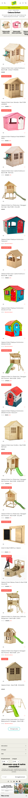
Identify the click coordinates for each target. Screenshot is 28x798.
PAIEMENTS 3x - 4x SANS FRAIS (15, 7)
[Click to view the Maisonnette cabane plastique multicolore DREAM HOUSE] (14, 328)
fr (15, 761)
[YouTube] (17, 781)
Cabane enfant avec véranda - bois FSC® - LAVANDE (13, 103)
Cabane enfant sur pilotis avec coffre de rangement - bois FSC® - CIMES (13, 617)
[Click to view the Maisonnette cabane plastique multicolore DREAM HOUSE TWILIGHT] (14, 396)
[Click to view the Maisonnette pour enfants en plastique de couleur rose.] (14, 122)
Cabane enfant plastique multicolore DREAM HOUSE (12, 343)
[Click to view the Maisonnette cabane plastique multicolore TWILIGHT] (14, 225)
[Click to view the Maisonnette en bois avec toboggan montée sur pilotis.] (14, 465)
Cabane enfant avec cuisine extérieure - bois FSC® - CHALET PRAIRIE (13, 69)
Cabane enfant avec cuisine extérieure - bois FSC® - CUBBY (13, 274)
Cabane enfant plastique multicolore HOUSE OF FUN (12, 309)
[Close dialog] (27, 784)
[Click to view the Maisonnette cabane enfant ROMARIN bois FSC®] (14, 671)
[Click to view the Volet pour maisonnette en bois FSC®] (14, 533)
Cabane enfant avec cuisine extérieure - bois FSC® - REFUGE (13, 171)
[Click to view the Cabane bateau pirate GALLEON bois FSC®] (14, 568)
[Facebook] (8, 781)
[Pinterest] (14, 781)
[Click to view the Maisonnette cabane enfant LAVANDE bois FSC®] (14, 88)
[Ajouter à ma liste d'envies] (25, 65)
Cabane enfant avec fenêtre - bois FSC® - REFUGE (13, 446)
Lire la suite (22, 16)
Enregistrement (20, 777)
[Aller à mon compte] (20, 3)
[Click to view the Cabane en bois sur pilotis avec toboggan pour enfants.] (14, 191)
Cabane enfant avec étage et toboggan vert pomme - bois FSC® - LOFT (13, 651)
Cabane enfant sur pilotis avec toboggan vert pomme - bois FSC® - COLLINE (13, 514)
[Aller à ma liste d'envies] (23, 3)
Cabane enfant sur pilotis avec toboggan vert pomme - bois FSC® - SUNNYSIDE (13, 480)
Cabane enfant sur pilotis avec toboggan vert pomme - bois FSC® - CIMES (13, 377)
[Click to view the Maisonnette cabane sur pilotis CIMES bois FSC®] (14, 602)
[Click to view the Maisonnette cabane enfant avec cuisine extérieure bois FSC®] (14, 259)
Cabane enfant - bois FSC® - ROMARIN (12, 685)
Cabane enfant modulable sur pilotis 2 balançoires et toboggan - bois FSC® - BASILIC (12, 720)
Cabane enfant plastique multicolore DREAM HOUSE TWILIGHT (12, 411)
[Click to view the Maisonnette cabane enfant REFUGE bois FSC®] (14, 431)
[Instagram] (20, 781)
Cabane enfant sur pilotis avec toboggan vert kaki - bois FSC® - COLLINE (13, 206)
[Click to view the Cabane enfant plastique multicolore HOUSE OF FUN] (14, 293)
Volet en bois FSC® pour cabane (11, 548)
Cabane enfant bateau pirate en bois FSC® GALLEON (14, 583)
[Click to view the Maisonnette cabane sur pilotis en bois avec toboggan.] (14, 362)
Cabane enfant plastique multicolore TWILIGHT (12, 240)
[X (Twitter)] (11, 781)
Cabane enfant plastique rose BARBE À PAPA (13, 137)
